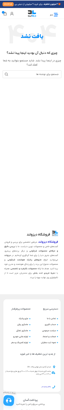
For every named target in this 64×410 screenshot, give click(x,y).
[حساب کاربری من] (12, 13)
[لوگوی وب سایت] (32, 13)
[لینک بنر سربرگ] (32, 4)
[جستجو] (6, 74)
